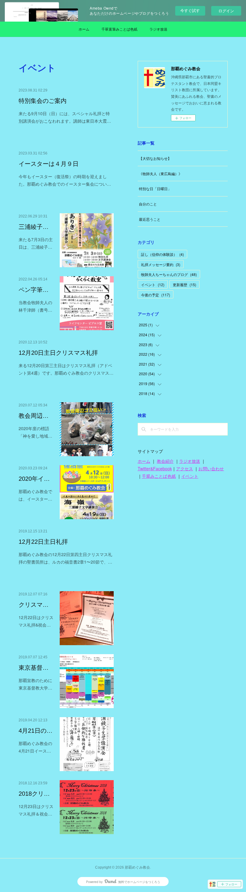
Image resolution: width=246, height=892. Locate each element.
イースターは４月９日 (49, 163)
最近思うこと (149, 219)
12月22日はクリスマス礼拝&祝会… (36, 621)
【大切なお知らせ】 (155, 158)
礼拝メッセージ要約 (160, 264)
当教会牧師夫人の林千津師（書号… (35, 306)
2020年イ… (34, 478)
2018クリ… (34, 793)
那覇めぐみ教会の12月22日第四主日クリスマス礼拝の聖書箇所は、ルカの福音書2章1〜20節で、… (65, 558)
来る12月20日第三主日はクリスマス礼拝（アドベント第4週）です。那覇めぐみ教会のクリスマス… (66, 369)
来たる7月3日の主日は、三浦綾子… (36, 243)
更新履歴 (184, 284)
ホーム (84, 28)
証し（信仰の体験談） (162, 254)
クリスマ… (34, 604)
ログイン (226, 10)
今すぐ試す (190, 10)
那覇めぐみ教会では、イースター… (35, 495)
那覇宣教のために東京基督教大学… (35, 684)
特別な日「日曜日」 (155, 188)
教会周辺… (34, 415)
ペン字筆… (34, 289)
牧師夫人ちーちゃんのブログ (169, 274)
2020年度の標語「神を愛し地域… (35, 432)
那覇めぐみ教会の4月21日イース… (35, 747)
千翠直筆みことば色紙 (119, 28)
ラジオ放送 (158, 28)
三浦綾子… (34, 226)
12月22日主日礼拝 (43, 541)
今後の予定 (155, 294)
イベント (152, 284)
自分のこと (148, 203)
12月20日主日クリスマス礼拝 (58, 352)
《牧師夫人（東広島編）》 (160, 173)
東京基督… (34, 667)
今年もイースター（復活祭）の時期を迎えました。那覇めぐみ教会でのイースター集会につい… (65, 180)
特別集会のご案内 (43, 100)
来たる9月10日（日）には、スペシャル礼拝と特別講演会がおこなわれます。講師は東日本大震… (65, 117)
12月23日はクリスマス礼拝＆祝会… (36, 810)
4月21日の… (35, 730)
